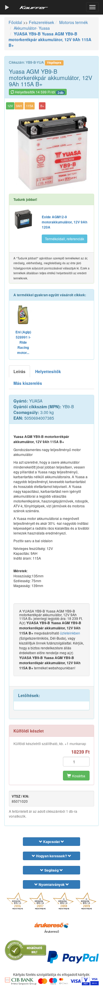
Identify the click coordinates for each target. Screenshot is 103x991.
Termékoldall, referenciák (64, 238)
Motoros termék (73, 22)
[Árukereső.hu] (51, 925)
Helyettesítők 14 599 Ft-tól (39, 92)
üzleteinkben (70, 632)
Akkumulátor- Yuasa (32, 28)
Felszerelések (41, 22)
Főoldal (15, 22)
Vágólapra (54, 62)
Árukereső (51, 931)
